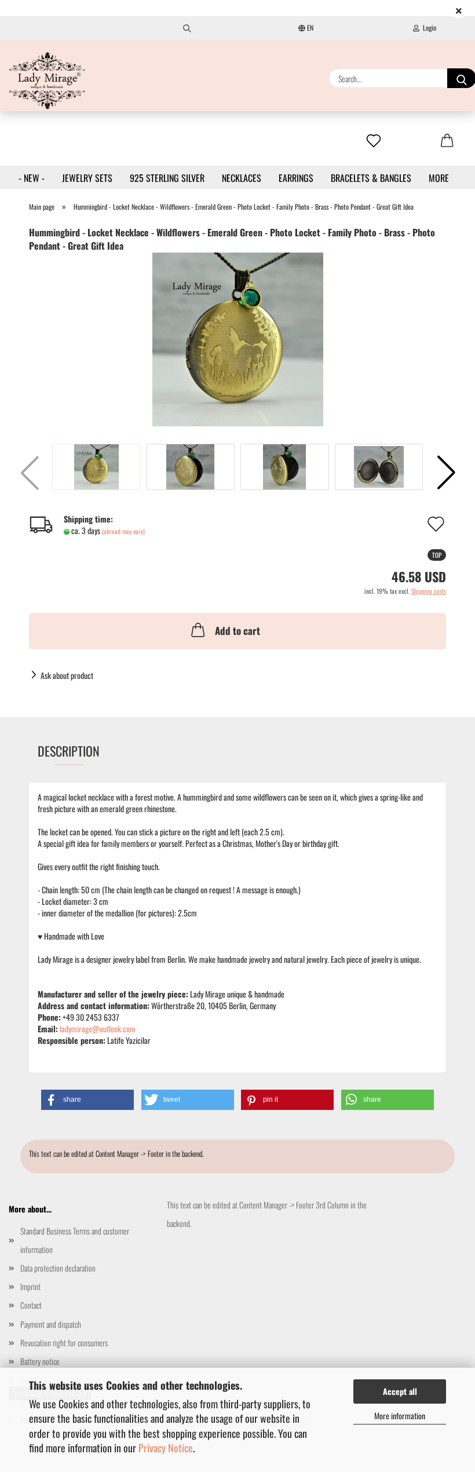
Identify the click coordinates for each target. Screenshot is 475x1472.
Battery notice (40, 1361)
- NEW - (32, 178)
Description (69, 751)
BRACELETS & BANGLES (371, 178)
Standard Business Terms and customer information (74, 1240)
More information (399, 1415)
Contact (31, 1305)
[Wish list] (374, 141)
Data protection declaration (58, 1268)
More (439, 178)
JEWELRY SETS (87, 178)
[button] (446, 472)
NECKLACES (241, 178)
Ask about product (67, 675)
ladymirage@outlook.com (98, 1028)
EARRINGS (296, 178)
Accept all (400, 1391)
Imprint (30, 1286)
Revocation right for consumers (64, 1342)
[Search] (186, 27)
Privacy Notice (165, 1447)
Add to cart (237, 630)
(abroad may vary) (123, 531)
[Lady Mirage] (47, 80)
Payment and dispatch (50, 1324)
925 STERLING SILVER (167, 178)
